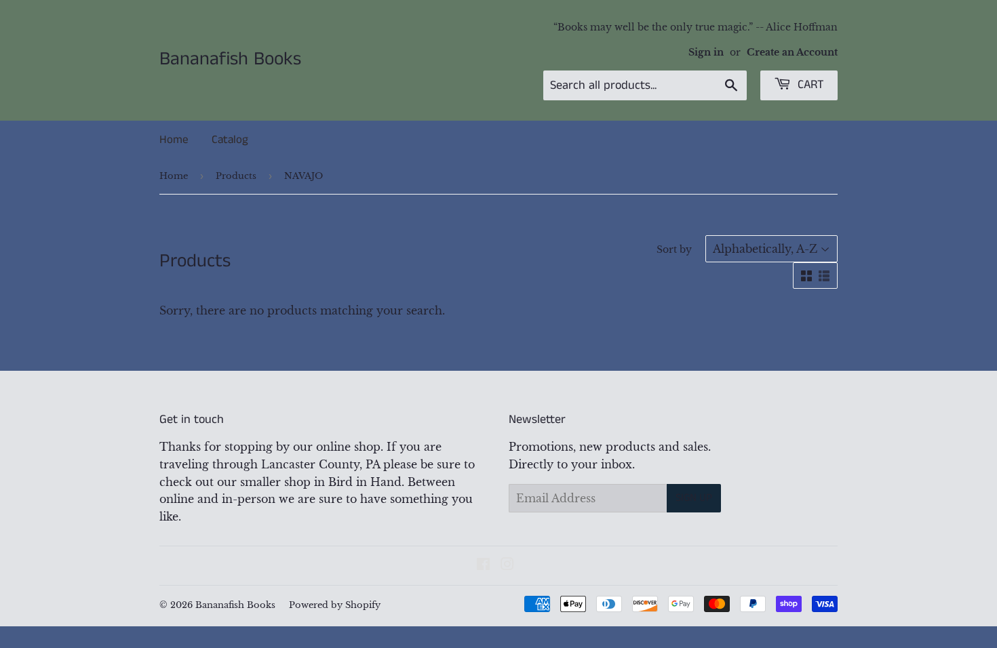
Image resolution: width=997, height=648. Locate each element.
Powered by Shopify (334, 605)
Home (173, 139)
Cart (809, 85)
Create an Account (792, 52)
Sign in (706, 52)
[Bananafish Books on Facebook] (483, 565)
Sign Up (694, 498)
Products (236, 176)
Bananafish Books (230, 60)
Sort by (674, 249)
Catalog (230, 139)
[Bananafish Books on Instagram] (507, 565)
